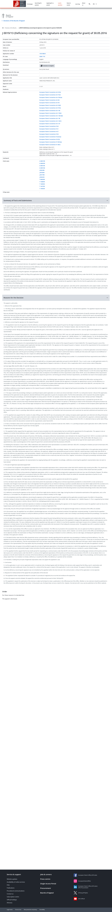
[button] (56, 200)
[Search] (89, 4)
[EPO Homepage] (19, 4)
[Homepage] (3, 28)
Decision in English (48, 66)
